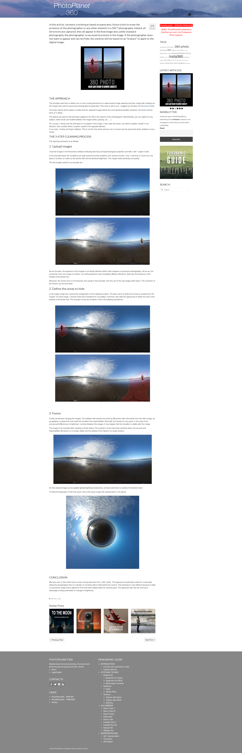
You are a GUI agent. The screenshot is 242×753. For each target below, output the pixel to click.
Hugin (108, 689)
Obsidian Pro (108, 730)
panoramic (185, 60)
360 (169, 49)
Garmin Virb (108, 719)
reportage (163, 50)
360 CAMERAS (107, 705)
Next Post (149, 640)
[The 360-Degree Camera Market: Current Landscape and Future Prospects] (89, 621)
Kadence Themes (82, 748)
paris (172, 60)
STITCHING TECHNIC (110, 672)
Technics (106, 694)
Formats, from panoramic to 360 (116, 666)
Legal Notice (57, 672)
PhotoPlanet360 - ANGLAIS (63, 696)
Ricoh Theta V (109, 708)
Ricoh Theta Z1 (109, 711)
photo (162, 63)
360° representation (111, 736)
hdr (166, 57)
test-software (180, 50)
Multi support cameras (115, 683)
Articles (54, 702)
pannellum (170, 47)
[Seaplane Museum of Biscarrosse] (116, 621)
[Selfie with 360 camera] (143, 621)
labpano (188, 63)
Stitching (109, 702)
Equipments (108, 675)
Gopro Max (107, 716)
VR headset (108, 741)
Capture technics (110, 669)
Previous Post (57, 640)
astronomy (163, 53)
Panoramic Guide (147, 106)
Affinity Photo (111, 691)
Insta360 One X (109, 722)
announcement (178, 53)
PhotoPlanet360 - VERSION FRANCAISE (176, 25)
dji (168, 57)
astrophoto (163, 47)
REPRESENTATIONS (109, 733)
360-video (167, 60)
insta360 (176, 56)
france (169, 53)
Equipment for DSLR (114, 680)
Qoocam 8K (108, 727)
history (173, 50)
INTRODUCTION (107, 664)
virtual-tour (169, 63)
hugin (59, 599)
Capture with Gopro (114, 697)
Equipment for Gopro (114, 677)
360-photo (54, 599)
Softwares (107, 686)
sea (186, 50)
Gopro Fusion (108, 714)
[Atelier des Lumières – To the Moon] (61, 621)
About (54, 669)
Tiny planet (107, 738)
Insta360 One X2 (110, 725)
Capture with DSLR (113, 700)
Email (162, 128)
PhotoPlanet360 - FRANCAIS (63, 699)
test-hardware (179, 63)
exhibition (187, 57)
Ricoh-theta (178, 60)
